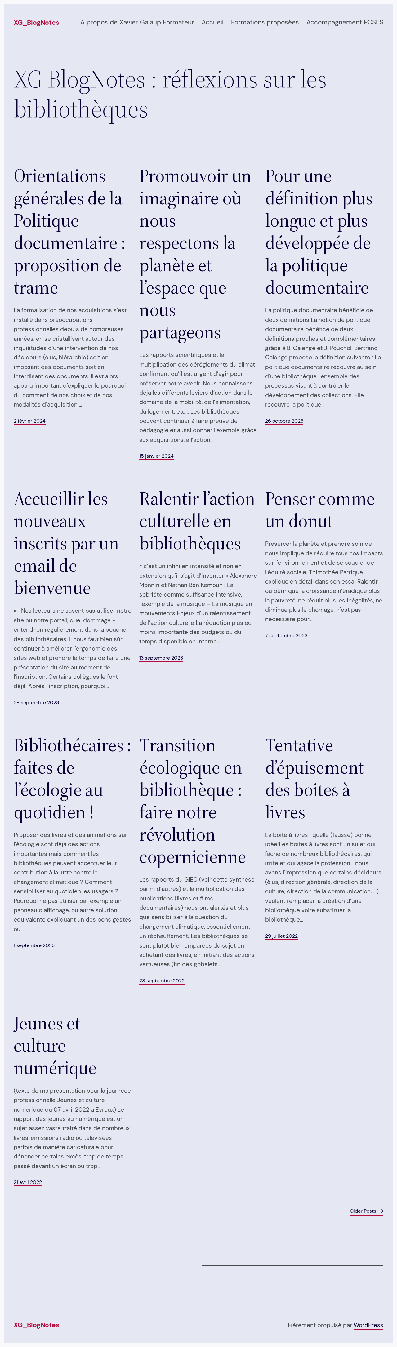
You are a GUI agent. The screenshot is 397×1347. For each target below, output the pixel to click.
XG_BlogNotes (36, 22)
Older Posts (366, 1211)
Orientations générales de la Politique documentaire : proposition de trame (70, 231)
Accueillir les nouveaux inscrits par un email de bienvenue (66, 543)
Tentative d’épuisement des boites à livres (314, 778)
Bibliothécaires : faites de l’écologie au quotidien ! (73, 778)
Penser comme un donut (320, 509)
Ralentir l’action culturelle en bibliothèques (197, 520)
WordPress (368, 1325)
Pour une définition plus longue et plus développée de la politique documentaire (319, 231)
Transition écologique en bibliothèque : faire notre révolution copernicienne (192, 801)
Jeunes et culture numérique (55, 1045)
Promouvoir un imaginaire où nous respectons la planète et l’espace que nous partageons (195, 253)
